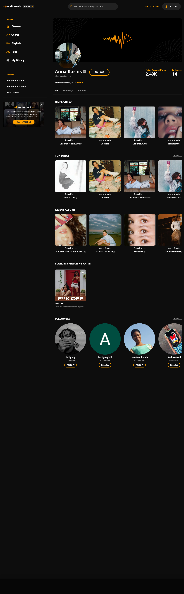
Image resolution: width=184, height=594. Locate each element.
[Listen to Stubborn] (139, 230)
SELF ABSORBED (173, 251)
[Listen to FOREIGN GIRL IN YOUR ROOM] (70, 230)
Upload (173, 6)
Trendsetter (174, 143)
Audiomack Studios (16, 86)
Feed (14, 52)
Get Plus (28, 6)
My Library (17, 60)
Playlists (16, 43)
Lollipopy (70, 357)
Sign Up (148, 6)
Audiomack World (15, 80)
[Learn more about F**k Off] (70, 285)
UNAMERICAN (140, 143)
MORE (80, 82)
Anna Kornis (71, 140)
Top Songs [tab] (68, 90)
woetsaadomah (139, 357)
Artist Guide (12, 92)
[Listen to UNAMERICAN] (139, 122)
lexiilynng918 (105, 357)
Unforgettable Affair (70, 143)
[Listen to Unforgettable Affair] (70, 122)
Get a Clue (69, 197)
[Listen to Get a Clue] (70, 176)
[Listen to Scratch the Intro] (105, 230)
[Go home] (12, 6)
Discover (16, 26)
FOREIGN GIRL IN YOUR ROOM (69, 251)
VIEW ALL (177, 155)
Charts (15, 34)
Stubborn (138, 251)
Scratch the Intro (104, 251)
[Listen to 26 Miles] (105, 122)
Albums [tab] (82, 90)
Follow (99, 72)
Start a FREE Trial (24, 122)
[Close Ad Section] (41, 104)
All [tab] (56, 90)
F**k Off (59, 303)
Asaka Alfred (174, 357)
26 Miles (105, 143)
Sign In (156, 6)
